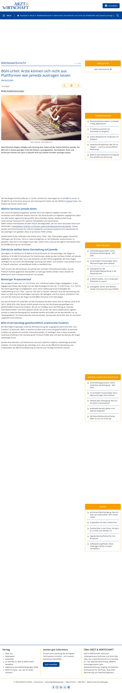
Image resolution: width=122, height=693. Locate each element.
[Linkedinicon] (69, 687)
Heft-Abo (81, 682)
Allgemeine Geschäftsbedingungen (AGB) (21, 667)
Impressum (38, 682)
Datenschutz (71, 682)
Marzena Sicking (7, 80)
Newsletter (9, 659)
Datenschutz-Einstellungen (97, 682)
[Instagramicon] (57, 687)
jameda (69, 201)
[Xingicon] (65, 687)
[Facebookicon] (53, 687)
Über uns (9, 653)
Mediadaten (10, 656)
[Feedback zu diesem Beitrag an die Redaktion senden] (78, 86)
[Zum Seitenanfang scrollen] (118, 689)
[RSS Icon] (61, 687)
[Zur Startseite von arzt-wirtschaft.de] (15, 6)
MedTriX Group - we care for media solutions (19, 671)
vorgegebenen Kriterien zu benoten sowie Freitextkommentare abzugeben (41, 226)
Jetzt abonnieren (102, 69)
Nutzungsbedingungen (54, 682)
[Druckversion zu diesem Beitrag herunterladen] (64, 86)
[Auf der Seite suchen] (118, 15)
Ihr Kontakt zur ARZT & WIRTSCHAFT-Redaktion (20, 663)
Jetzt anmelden (51, 664)
